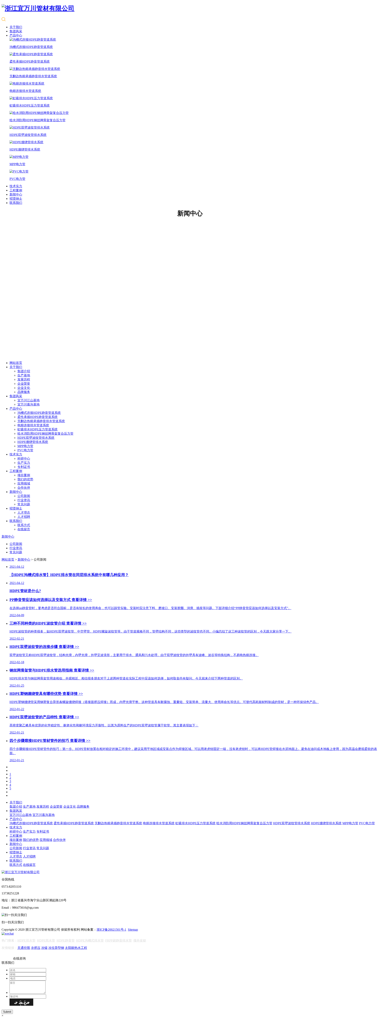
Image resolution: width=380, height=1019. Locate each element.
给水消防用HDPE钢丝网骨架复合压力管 (45, 433)
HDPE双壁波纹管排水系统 (35, 437)
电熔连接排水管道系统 (33, 425)
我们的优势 (25, 479)
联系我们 (16, 202)
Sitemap (133, 929)
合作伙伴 (23, 487)
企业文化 (23, 387)
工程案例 (16, 190)
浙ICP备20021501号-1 (111, 929)
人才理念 (23, 512)
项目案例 (23, 475)
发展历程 (23, 379)
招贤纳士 (16, 198)
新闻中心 (16, 194)
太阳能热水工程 (76, 947)
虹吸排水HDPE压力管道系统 (37, 429)
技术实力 (16, 186)
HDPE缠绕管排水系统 (32, 442)
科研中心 (23, 458)
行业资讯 (23, 500)
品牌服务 (23, 392)
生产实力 (23, 462)
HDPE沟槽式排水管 (90, 940)
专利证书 (23, 466)
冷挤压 (35, 947)
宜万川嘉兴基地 (28, 404)
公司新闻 (23, 496)
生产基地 (23, 375)
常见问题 (23, 504)
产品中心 (16, 35)
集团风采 (16, 31)
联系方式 (23, 525)
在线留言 (23, 529)
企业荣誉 (23, 383)
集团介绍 (23, 371)
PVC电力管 (25, 450)
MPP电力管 (25, 446)
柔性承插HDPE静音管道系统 (37, 417)
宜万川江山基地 (28, 400)
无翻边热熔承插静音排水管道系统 (41, 421)
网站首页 (16, 362)
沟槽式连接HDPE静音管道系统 (39, 412)
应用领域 (23, 483)
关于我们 (16, 27)
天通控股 (23, 947)
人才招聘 (23, 516)
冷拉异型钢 (56, 947)
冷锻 (44, 947)
